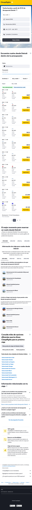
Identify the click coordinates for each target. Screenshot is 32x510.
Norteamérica (8, 482)
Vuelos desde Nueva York (8, 357)
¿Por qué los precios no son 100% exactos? (13, 476)
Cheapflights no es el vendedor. (10, 470)
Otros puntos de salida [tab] (8, 349)
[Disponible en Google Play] (12, 505)
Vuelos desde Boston (7, 372)
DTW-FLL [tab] (20, 241)
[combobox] (6, 14)
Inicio (2, 482)
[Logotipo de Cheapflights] (6, 2)
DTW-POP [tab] (12, 241)
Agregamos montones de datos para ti (12, 473)
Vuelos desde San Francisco (8, 368)
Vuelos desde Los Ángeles (8, 362)
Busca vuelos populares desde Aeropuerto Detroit (14, 404)
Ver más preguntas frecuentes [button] (16, 420)
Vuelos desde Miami (7, 370)
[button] (16, 10)
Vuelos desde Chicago (7, 366)
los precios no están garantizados (8, 466)
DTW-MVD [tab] (5, 241)
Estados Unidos (16, 482)
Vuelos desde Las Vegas (7, 364)
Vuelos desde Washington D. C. (9, 377)
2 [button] (17, 220)
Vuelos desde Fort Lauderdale (9, 375)
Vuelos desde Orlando (7, 359)
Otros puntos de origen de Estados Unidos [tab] (12, 346)
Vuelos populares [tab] (20, 349)
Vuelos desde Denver (7, 379)
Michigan (22, 482)
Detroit (27, 482)
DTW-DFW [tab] (27, 241)
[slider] (30, 74)
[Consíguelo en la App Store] (19, 505)
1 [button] (14, 220)
